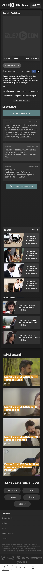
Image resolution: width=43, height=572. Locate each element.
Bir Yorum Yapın (22, 113)
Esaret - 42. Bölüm (31, 59)
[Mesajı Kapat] (40, 567)
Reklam (4, 523)
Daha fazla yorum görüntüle (22, 186)
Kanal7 (3, 558)
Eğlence (32, 497)
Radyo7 (11, 558)
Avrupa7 (19, 558)
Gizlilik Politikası (8, 533)
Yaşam (13, 497)
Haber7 (36, 558)
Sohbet (22, 504)
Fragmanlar (12, 66)
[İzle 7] (11, 5)
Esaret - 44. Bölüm (12, 59)
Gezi (31, 491)
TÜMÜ (34, 230)
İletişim (4, 538)
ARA (26, 5)
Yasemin (22, 562)
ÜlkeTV (25, 558)
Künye (4, 528)
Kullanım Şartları (7, 518)
